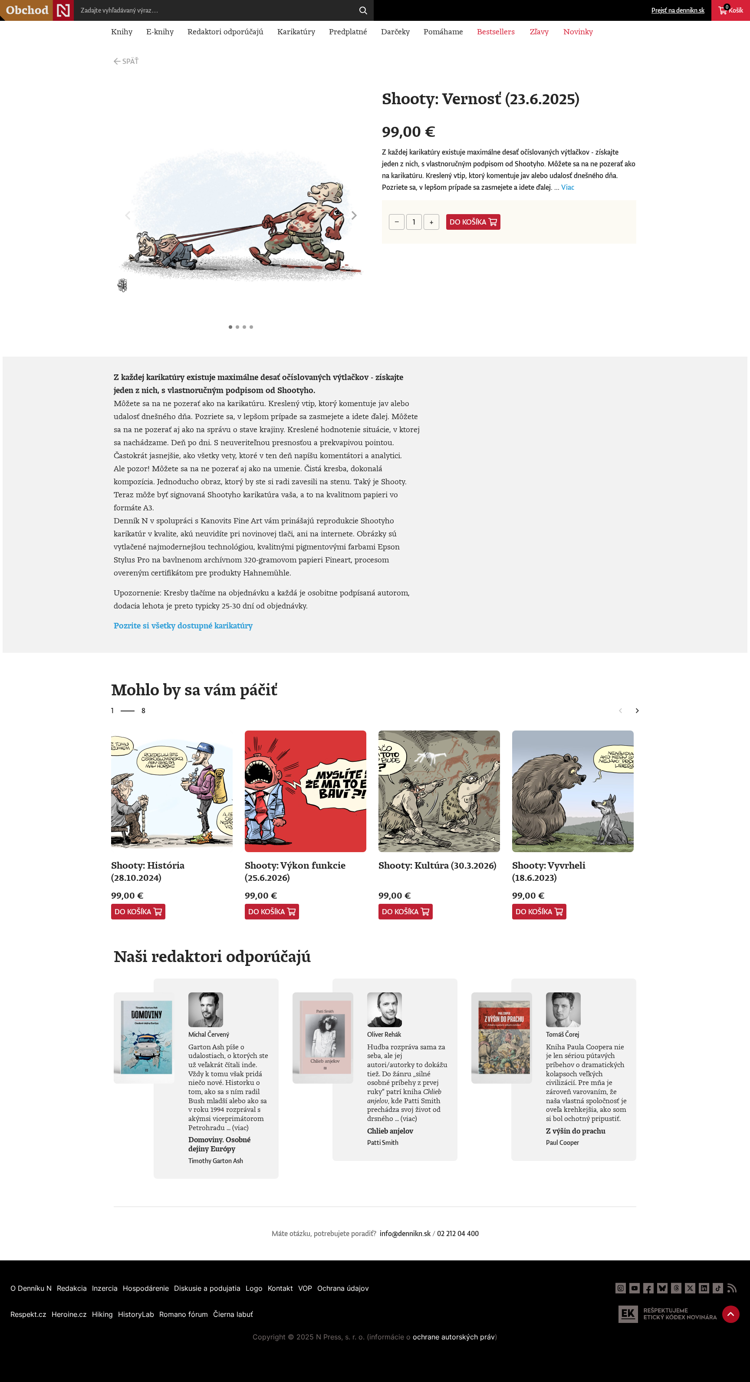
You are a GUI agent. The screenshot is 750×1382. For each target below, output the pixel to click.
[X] (690, 1288)
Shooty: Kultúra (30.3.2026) (437, 865)
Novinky (578, 31)
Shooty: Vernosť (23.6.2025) (230, 327)
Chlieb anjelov (390, 1131)
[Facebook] (648, 1288)
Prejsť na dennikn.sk (677, 10)
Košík (734, 9)
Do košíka (468, 222)
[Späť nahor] (731, 1314)
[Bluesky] (662, 1288)
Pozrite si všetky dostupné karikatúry (183, 625)
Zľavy (539, 31)
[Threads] (676, 1288)
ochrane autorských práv (454, 1336)
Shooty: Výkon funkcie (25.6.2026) (295, 871)
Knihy (121, 31)
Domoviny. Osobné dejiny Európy (219, 1144)
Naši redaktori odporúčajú (212, 956)
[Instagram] (621, 1288)
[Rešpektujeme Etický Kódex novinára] (667, 1314)
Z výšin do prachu (575, 1131)
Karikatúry (296, 31)
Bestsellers (496, 31)
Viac (567, 187)
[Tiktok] (718, 1288)
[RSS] (732, 1288)
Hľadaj (363, 10)
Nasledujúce (354, 215)
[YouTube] (634, 1288)
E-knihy (160, 31)
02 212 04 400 (458, 1233)
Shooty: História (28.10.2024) (147, 871)
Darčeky (395, 31)
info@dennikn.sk (405, 1233)
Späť (130, 61)
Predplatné (348, 31)
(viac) (240, 1127)
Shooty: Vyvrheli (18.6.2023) (549, 871)
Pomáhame (443, 31)
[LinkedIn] (704, 1288)
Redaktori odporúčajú (225, 31)
